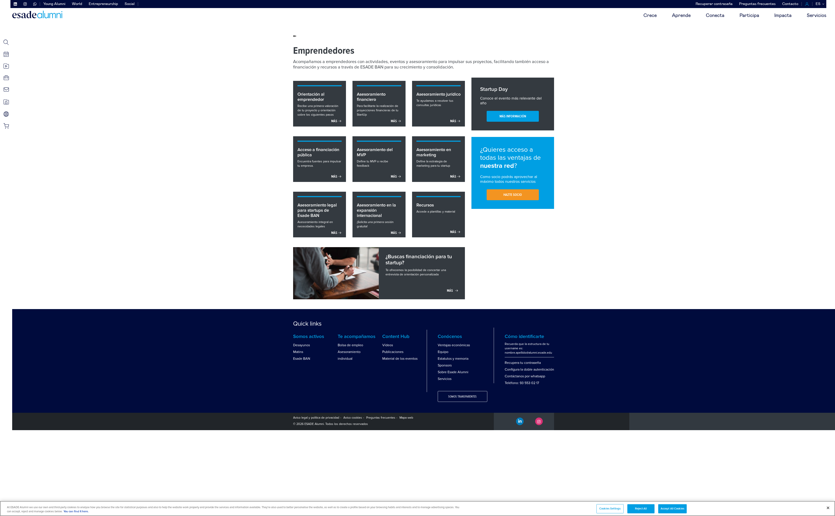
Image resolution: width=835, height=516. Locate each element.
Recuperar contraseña (714, 4)
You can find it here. (76, 511)
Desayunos (301, 345)
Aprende (681, 15)
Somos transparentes (462, 396)
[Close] (828, 508)
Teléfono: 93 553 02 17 (522, 383)
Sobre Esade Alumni (453, 372)
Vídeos (387, 345)
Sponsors (445, 365)
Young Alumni (54, 4)
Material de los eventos (400, 358)
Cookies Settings (610, 508)
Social (130, 4)
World (77, 4)
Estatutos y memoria (453, 358)
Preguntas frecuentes (757, 4)
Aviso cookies (352, 417)
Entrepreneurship (103, 4)
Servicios (816, 15)
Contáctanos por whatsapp (525, 376)
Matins (298, 352)
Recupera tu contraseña (523, 363)
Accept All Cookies (672, 508)
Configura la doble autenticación (529, 369)
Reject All (641, 508)
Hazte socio (512, 194)
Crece (650, 15)
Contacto (790, 4)
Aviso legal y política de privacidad (316, 417)
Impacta (783, 15)
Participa (749, 15)
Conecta (715, 15)
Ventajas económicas (454, 345)
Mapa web (406, 417)
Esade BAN (301, 358)
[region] (417, 508)
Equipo (443, 352)
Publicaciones (392, 352)
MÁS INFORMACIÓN (512, 116)
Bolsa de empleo (350, 345)
